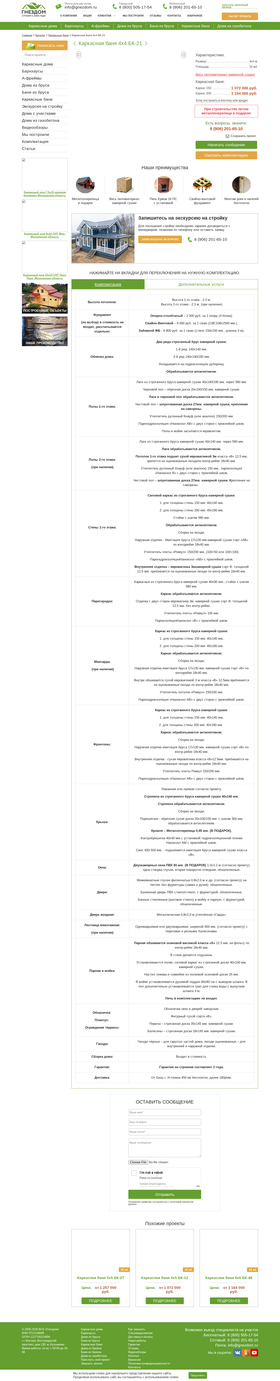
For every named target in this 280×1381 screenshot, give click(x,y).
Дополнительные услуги (201, 284)
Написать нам (50, 45)
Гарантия (134, 1344)
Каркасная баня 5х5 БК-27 (100, 1278)
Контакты (174, 15)
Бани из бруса (162, 26)
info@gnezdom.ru (243, 1345)
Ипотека (133, 1355)
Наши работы (137, 1340)
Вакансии (134, 1359)
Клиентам (104, 15)
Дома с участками (39, 113)
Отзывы (155, 15)
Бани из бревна (91, 1352)
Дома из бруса (129, 26)
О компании (68, 15)
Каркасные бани (196, 26)
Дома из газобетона (234, 26)
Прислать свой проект (95, 1359)
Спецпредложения (140, 1333)
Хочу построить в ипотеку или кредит (222, 100)
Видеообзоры (35, 127)
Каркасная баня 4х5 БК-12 (164, 1278)
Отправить (164, 1194)
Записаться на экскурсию (160, 239)
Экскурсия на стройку (42, 106)
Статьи (28, 148)
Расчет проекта (240, 16)
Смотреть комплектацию (226, 155)
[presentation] (78, 56)
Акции (87, 15)
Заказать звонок (235, 6)
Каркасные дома (43, 26)
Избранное (194, 15)
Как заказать (136, 1329)
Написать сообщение (226, 145)
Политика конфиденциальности (149, 1363)
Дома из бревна (91, 1348)
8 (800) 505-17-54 (135, 7)
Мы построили (133, 15)
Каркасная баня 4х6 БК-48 (228, 1278)
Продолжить (198, 1375)
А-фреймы (100, 26)
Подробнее (100, 1301)
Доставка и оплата (140, 1336)
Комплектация (108, 284)
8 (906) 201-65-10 (185, 7)
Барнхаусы (74, 26)
